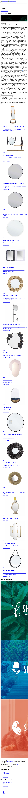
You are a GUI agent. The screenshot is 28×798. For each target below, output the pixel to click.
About (4, 772)
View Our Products (4, 11)
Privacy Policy (6, 783)
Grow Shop (5, 777)
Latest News (5, 786)
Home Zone (5, 774)
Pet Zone (5, 775)
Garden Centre (6, 773)
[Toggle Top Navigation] (14, 2)
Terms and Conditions (7, 782)
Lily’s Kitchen (10, 761)
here (17, 764)
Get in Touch (6, 784)
